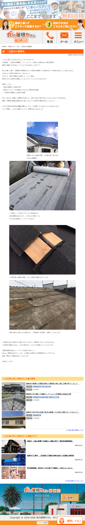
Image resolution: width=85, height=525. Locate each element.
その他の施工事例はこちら (75, 430)
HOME (4, 46)
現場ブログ (11, 46)
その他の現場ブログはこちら (74, 481)
